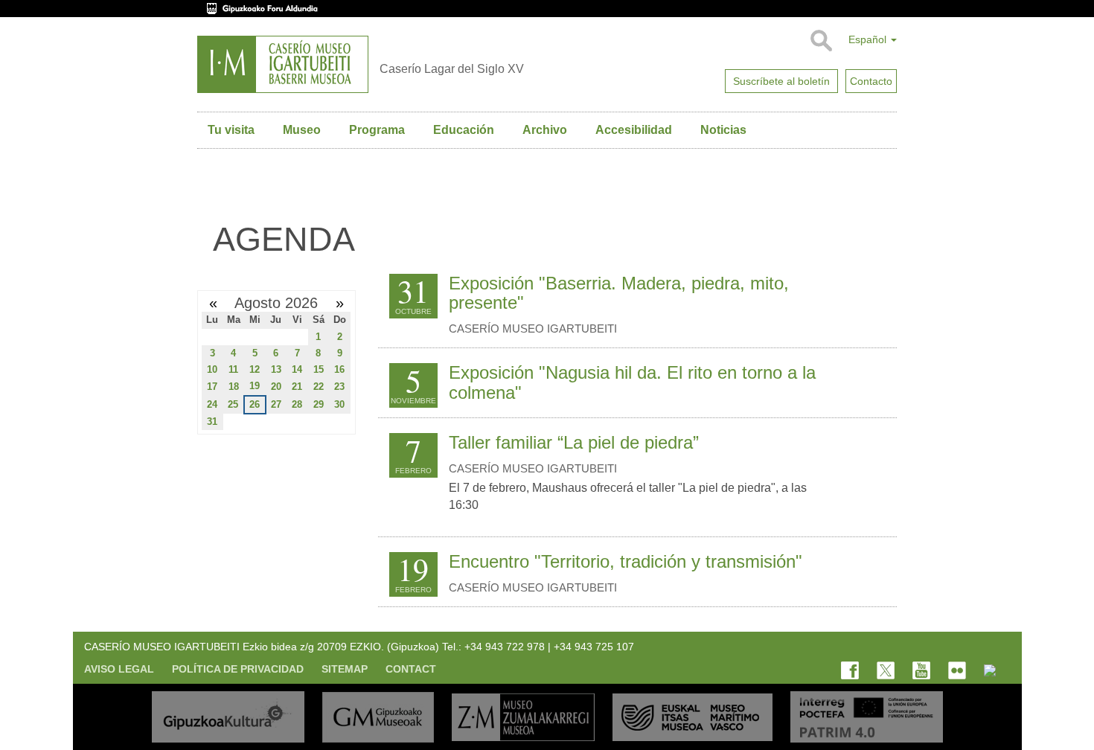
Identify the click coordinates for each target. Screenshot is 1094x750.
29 (318, 404)
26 (254, 404)
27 (276, 404)
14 (297, 369)
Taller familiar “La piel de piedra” (574, 442)
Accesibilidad (633, 130)
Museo (302, 130)
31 (212, 421)
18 (233, 386)
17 (212, 386)
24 (212, 404)
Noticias (723, 130)
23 (339, 386)
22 (318, 386)
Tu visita (231, 130)
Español (868, 39)
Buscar (820, 41)
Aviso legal (119, 669)
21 (297, 386)
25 (233, 404)
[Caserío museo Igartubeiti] (282, 64)
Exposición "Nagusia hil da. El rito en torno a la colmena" (632, 382)
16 (339, 369)
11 (233, 369)
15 (318, 369)
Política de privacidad (238, 669)
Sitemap (345, 669)
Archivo (544, 130)
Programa (377, 130)
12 (254, 369)
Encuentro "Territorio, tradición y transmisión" (625, 561)
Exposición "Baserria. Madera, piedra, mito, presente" (619, 292)
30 (339, 404)
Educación (463, 130)
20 (276, 386)
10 (212, 369)
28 (297, 404)
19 (254, 385)
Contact (411, 669)
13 (276, 369)
